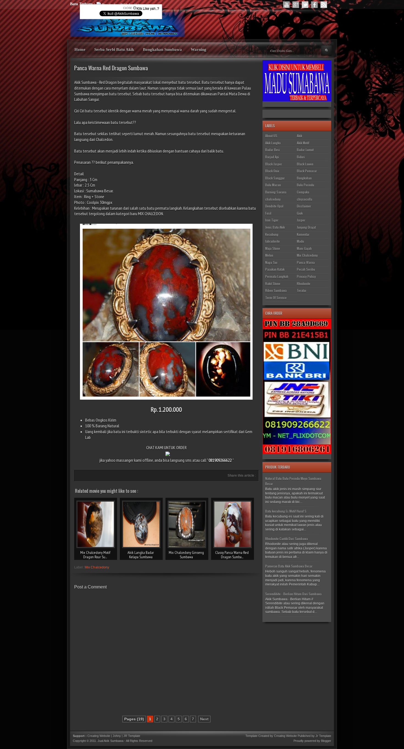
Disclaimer (304, 206)
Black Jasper (273, 164)
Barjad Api (272, 156)
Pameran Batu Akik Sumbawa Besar (288, 566)
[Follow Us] (305, 4)
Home (79, 49)
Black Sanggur (275, 178)
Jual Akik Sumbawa (110, 740)
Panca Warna (306, 262)
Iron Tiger (271, 220)
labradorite (272, 241)
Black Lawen (305, 164)
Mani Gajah (304, 248)
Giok (300, 213)
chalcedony (273, 199)
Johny (117, 735)
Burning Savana (275, 192)
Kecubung (271, 234)
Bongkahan (304, 178)
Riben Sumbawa (276, 290)
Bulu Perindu (305, 185)
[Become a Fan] (314, 4)
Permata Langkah (276, 276)
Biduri (301, 156)
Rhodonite (303, 283)
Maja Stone (272, 248)
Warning (198, 49)
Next (204, 719)
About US (271, 135)
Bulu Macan (273, 185)
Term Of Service (276, 297)
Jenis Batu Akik (275, 227)
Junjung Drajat (306, 227)
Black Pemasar (307, 170)
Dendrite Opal (274, 206)
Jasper (301, 220)
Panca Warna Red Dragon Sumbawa (111, 68)
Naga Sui (271, 262)
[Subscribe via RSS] (323, 4)
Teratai (301, 290)
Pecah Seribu (306, 269)
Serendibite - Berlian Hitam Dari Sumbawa (293, 594)
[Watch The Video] (286, 4)
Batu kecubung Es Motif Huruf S (285, 511)
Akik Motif (303, 142)
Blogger (326, 740)
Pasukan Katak (274, 269)
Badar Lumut (305, 149)
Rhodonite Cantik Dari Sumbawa (286, 538)
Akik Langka (273, 142)
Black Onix (272, 170)
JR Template (131, 735)
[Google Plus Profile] (295, 4)
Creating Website (98, 735)
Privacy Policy (306, 276)
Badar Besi (272, 149)
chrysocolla (304, 199)
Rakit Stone (272, 283)
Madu (300, 241)
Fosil (268, 213)
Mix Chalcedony (97, 567)
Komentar (303, 234)
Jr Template (323, 735)
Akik (299, 135)
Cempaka (303, 192)
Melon (269, 255)
